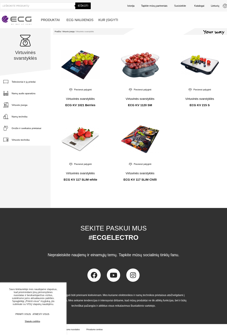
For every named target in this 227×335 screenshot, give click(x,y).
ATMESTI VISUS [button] (41, 314)
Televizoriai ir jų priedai (24, 81)
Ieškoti (83, 5)
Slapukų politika (32, 321)
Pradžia (58, 32)
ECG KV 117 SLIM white (80, 179)
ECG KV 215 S (200, 105)
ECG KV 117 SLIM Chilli (140, 179)
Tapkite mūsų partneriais (154, 5)
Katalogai (199, 5)
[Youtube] (113, 275)
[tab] (26, 82)
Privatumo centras (94, 329)
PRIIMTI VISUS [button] (23, 314)
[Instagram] (133, 275)
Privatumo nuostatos (70, 329)
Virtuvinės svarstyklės (80, 98)
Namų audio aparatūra (23, 93)
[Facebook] (94, 275)
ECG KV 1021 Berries (80, 105)
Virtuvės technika (21, 139)
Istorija (130, 5)
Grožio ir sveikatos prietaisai (26, 128)
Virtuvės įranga (19, 105)
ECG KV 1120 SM (140, 105)
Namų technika (19, 116)
